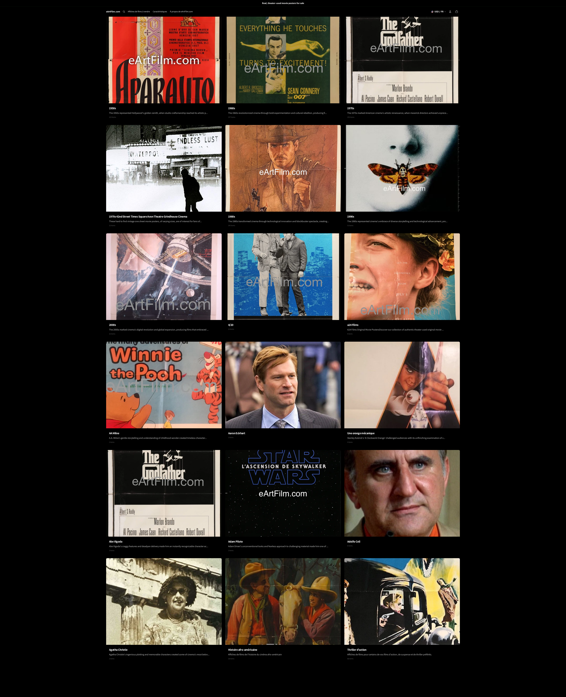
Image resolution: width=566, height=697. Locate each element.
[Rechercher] (124, 11)
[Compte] (450, 11)
